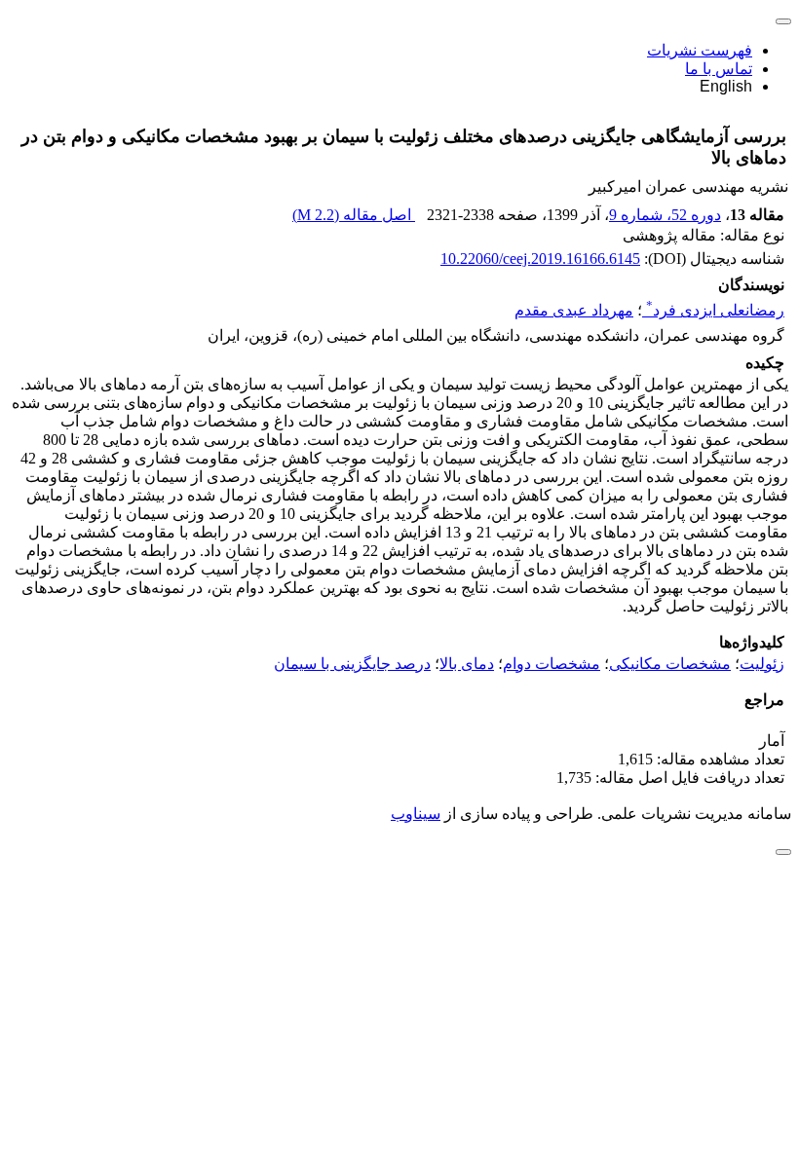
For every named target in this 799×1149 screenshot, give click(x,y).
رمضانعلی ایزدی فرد (715, 310)
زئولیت (762, 663)
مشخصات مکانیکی (670, 663)
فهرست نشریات (699, 50)
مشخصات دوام (551, 663)
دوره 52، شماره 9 (665, 214)
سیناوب (415, 813)
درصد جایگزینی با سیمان (352, 663)
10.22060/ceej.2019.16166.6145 (540, 258)
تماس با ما (718, 68)
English (726, 86)
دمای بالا (466, 663)
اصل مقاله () (353, 214)
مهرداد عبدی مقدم (573, 310)
